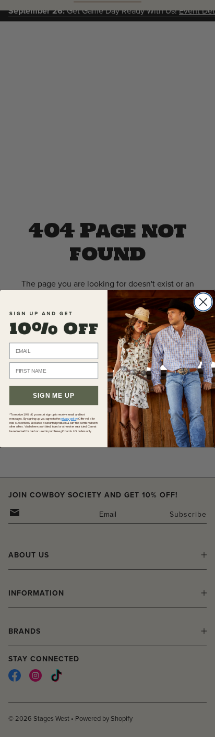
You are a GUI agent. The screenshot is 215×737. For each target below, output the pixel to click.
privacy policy (69, 418)
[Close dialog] (203, 302)
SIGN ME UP (54, 395)
